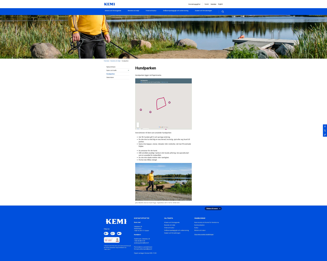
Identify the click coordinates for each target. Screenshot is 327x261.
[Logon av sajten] (109, 4)
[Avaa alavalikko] (128, 70)
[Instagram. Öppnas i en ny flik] (112, 233)
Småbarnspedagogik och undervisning (175, 11)
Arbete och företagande (113, 11)
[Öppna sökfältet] (223, 12)
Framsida (106, 61)
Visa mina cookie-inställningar (204, 234)
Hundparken (110, 74)
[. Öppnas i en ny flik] (325, 126)
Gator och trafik (111, 70)
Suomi (207, 4)
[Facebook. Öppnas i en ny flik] (106, 233)
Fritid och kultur (151, 11)
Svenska (213, 4)
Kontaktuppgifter (194, 4)
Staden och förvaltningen (203, 11)
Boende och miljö (133, 11)
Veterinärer (110, 77)
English (220, 4)
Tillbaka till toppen (212, 208)
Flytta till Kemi (110, 67)
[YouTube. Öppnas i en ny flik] (119, 233)
